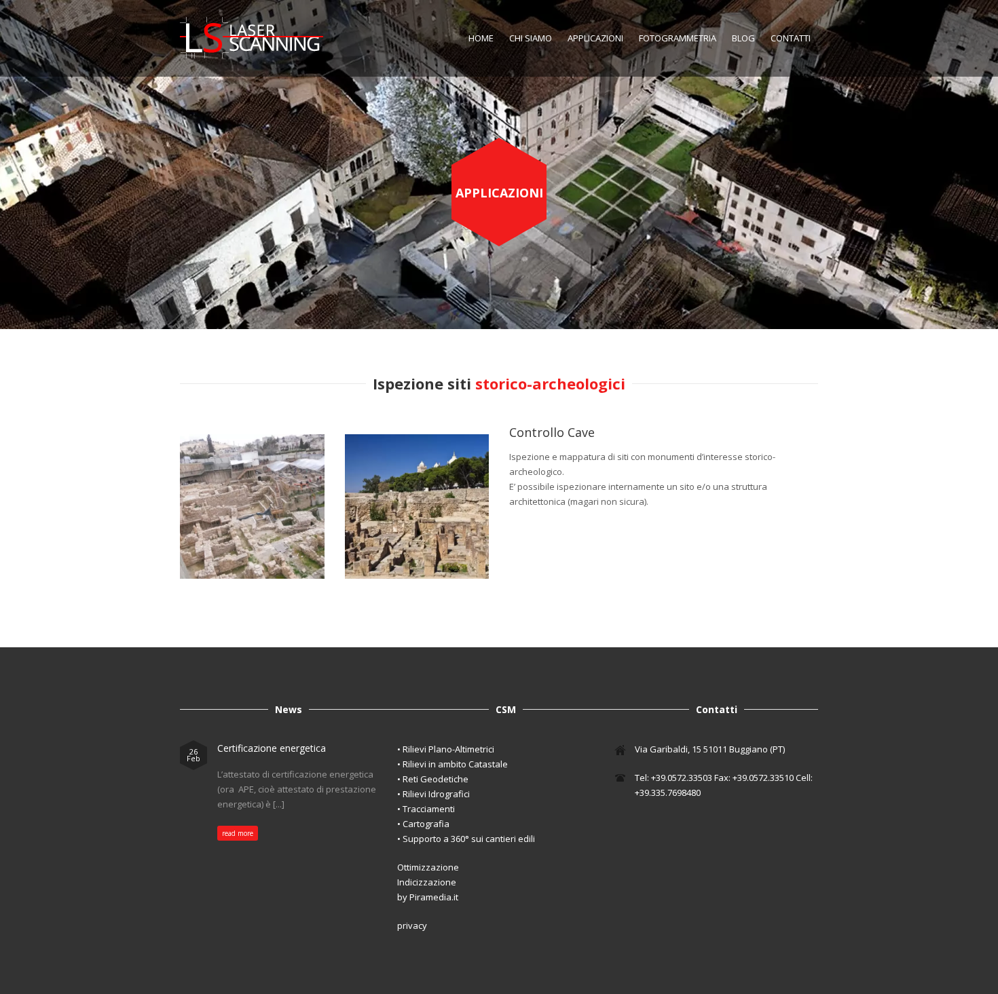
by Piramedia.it (427, 897)
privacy (412, 925)
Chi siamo (530, 38)
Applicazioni (595, 38)
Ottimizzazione (428, 867)
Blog (743, 38)
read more (237, 833)
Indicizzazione (426, 882)
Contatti (791, 38)
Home (481, 38)
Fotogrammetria (677, 38)
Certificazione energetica (271, 748)
